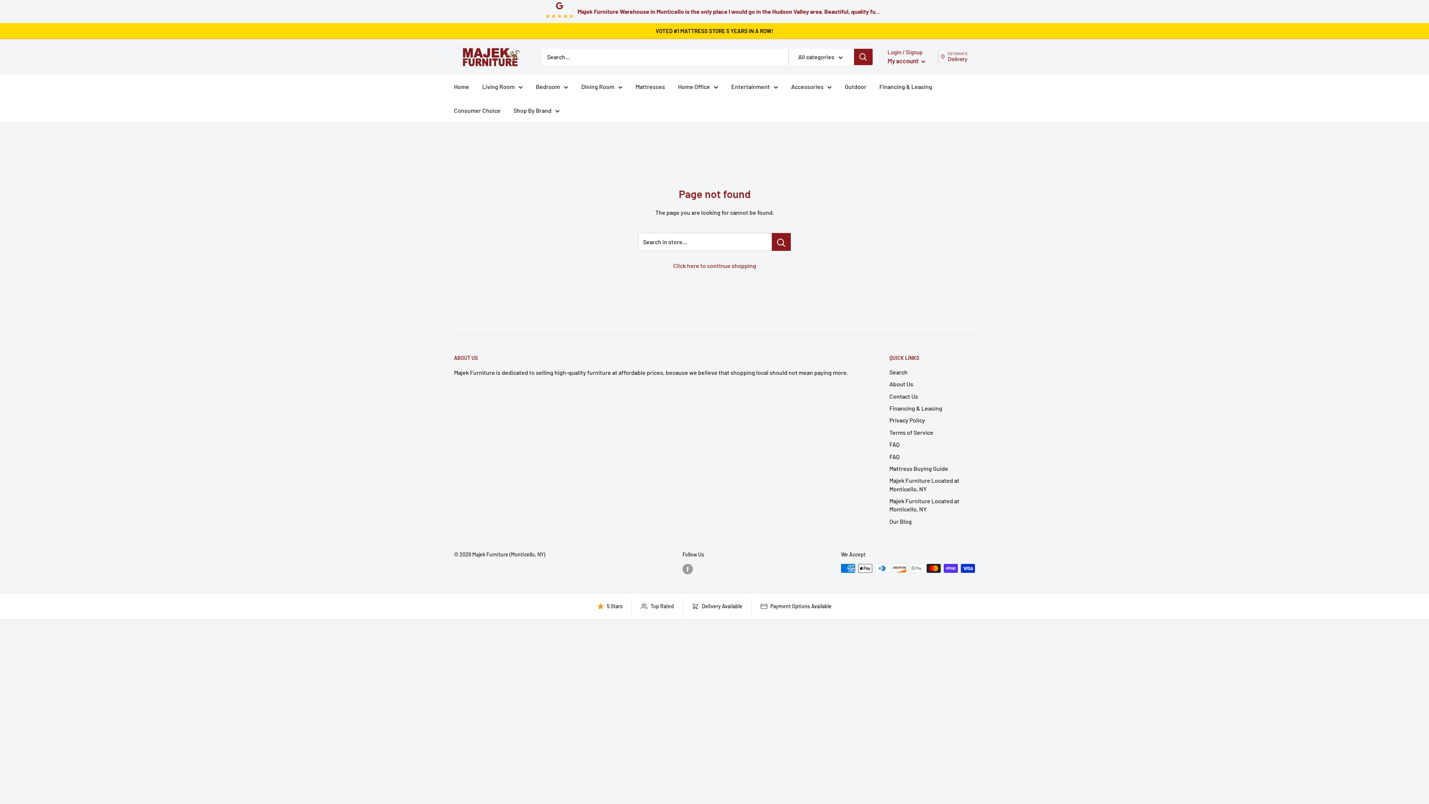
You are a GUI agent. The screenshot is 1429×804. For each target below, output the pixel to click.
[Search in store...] (781, 242)
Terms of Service (911, 432)
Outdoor (855, 86)
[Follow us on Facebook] (687, 569)
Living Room (498, 86)
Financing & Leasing (905, 86)
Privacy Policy (907, 420)
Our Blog (900, 521)
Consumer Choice (477, 110)
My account (904, 60)
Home (461, 86)
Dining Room (597, 86)
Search (898, 372)
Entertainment (750, 86)
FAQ (894, 444)
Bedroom (548, 86)
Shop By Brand (533, 110)
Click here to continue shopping (714, 265)
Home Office (694, 86)
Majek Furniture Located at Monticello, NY (924, 484)
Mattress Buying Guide (918, 468)
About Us (901, 383)
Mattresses (650, 86)
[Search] (863, 57)
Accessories (807, 86)
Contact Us (903, 396)
